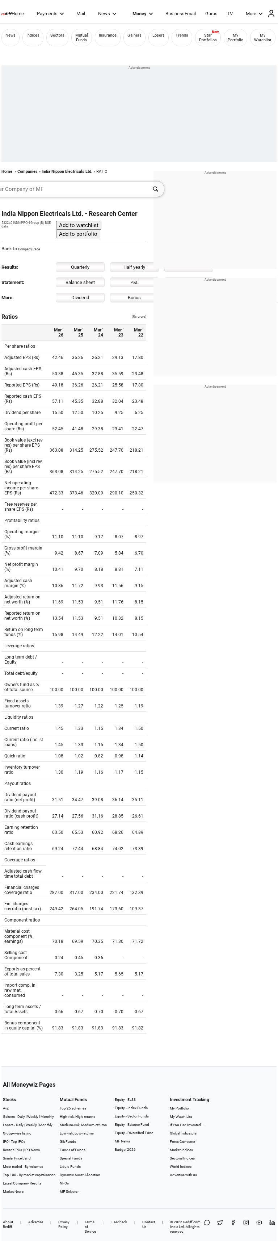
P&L (134, 282)
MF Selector (69, 1191)
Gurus (211, 13)
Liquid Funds (70, 1166)
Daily (21, 1116)
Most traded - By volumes (23, 1166)
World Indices (180, 1166)
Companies (27, 171)
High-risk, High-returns (77, 1116)
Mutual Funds (81, 37)
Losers (158, 35)
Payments (47, 13)
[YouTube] (259, 1227)
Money (139, 13)
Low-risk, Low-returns (77, 1133)
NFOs (64, 1183)
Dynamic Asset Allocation (80, 1175)
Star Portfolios (208, 37)
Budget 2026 (125, 1149)
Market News (13, 1191)
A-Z (6, 1108)
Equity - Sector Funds (132, 1116)
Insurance (108, 35)
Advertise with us (183, 1175)
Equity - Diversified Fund (134, 1133)
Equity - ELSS (125, 1099)
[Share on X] (220, 1227)
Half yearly (134, 267)
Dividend (80, 297)
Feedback (119, 1222)
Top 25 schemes (73, 1108)
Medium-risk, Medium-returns (83, 1125)
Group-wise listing (17, 1133)
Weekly (32, 1116)
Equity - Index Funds (131, 1108)
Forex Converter (182, 1141)
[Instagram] (246, 1227)
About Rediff (8, 1224)
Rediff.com (192, 1222)
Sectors (57, 35)
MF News (122, 1141)
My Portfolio (235, 37)
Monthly (47, 1116)
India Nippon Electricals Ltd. (67, 171)
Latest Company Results (22, 1183)
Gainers (134, 35)
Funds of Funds (72, 1150)
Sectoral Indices (182, 1158)
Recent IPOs (12, 1150)
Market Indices (181, 1150)
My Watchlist (262, 37)
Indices (32, 35)
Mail (80, 13)
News (104, 13)
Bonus (134, 297)
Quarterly (80, 267)
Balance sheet (80, 282)
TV (230, 13)
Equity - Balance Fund (132, 1124)
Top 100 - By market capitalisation (29, 1175)
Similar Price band (17, 1158)
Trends (182, 35)
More (251, 13)
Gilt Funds (68, 1141)
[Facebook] (233, 1227)
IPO (6, 1141)
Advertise (35, 1222)
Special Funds (71, 1158)
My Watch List (181, 1116)
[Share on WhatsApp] (207, 1227)
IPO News (32, 1150)
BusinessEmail (180, 13)
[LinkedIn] (272, 1227)
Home (18, 13)
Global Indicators (183, 1133)
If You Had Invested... (187, 1125)
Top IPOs (18, 1141)
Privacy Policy (64, 1224)
